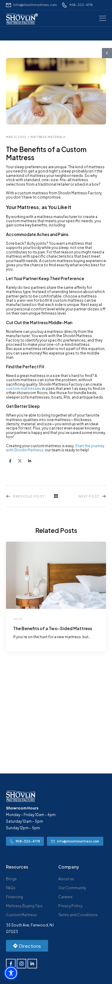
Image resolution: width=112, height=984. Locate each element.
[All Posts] (56, 496)
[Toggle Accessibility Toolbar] (11, 973)
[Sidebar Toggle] (107, 53)
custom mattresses (23, 388)
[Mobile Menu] (102, 18)
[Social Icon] (10, 461)
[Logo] (21, 19)
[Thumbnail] (56, 575)
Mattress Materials (47, 137)
